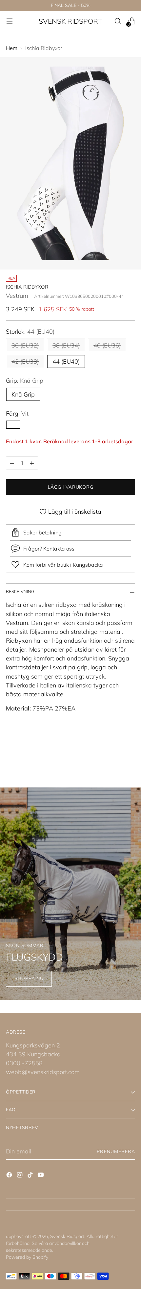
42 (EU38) (25, 361)
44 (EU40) (66, 361)
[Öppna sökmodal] (117, 21)
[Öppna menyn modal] (9, 21)
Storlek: (30, 331)
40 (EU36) (107, 345)
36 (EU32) (25, 345)
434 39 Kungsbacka (33, 1054)
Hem (11, 48)
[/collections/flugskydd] (70, 893)
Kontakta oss (58, 548)
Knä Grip (23, 394)
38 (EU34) (66, 345)
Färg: (17, 413)
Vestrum (17, 295)
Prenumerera (116, 1151)
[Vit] (13, 425)
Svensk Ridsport (67, 1236)
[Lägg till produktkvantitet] (32, 463)
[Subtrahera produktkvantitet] (12, 463)
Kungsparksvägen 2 (33, 1045)
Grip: (24, 380)
